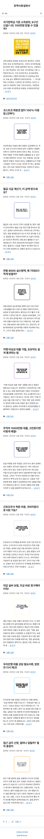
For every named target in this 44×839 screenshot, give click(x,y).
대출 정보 (10, 416)
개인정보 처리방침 (22, 832)
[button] (41, 13)
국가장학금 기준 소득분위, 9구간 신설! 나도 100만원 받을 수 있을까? (20, 25)
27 (12, 822)
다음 (18, 822)
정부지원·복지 (11, 99)
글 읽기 (8, 91)
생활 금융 (10, 177)
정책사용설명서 (22, 5)
